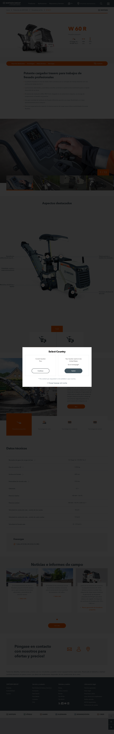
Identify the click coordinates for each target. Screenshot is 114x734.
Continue (40, 371)
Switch (73, 371)
